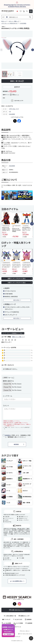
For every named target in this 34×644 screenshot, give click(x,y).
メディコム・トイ (14, 109)
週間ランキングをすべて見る (17, 278)
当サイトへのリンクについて (25, 633)
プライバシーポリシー (25, 631)
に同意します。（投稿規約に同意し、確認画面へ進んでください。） (18, 436)
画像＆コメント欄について (18, 336)
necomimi (12, 114)
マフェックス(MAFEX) (12, 312)
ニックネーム (7, 396)
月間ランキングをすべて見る (17, 283)
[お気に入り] (21, 11)
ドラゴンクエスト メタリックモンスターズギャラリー (17, 308)
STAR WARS (9, 294)
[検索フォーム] (27, 11)
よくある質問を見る (16, 581)
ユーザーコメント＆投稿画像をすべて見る (12, 333)
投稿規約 (7, 435)
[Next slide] (32, 50)
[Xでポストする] (15, 121)
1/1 (10, 111)
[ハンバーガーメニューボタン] (31, 11)
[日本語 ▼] (17, 11)
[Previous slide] (1, 50)
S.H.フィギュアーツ (11, 315)
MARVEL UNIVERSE (11, 296)
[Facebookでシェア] (19, 121)
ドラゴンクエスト (10, 291)
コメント (6, 405)
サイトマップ (17, 636)
